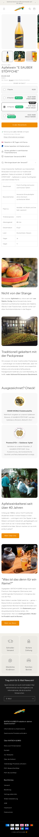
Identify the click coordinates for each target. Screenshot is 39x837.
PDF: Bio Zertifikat (10, 773)
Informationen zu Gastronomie (14, 729)
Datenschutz (8, 812)
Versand (11, 80)
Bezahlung (7, 790)
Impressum (8, 808)
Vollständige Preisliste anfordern (15, 764)
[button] (4, 9)
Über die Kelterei (10, 759)
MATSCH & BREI (21, 832)
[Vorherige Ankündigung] (4, 2)
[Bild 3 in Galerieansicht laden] (31, 56)
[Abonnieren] (32, 698)
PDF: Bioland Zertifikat (11, 768)
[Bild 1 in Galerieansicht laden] (7, 56)
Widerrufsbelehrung (11, 799)
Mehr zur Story (10, 623)
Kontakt (6, 750)
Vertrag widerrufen (10, 794)
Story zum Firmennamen (12, 746)
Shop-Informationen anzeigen (14, 137)
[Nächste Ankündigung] (35, 2)
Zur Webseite (8, 755)
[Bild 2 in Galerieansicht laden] (19, 56)
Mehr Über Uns (10, 536)
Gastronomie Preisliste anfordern (15, 733)
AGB (5, 803)
